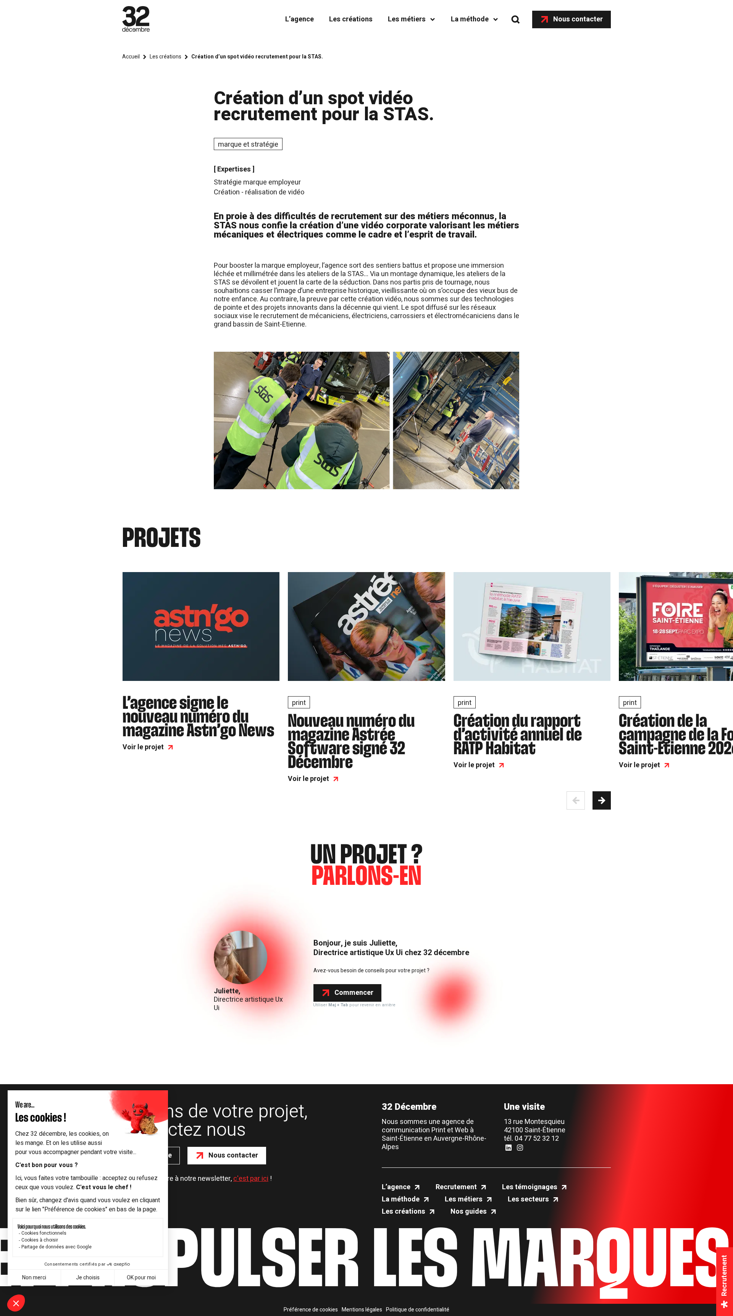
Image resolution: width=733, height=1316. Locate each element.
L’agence (299, 19)
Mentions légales (362, 1310)
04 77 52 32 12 (537, 1138)
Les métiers (407, 19)
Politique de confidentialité (417, 1310)
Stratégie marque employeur (257, 182)
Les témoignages (529, 1187)
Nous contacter (578, 19)
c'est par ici (250, 1179)
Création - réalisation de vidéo (259, 192)
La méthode (470, 19)
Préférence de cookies (311, 1310)
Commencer (353, 993)
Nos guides (468, 1211)
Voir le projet (143, 747)
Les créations (351, 19)
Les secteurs (528, 1199)
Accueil (131, 57)
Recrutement (456, 1187)
